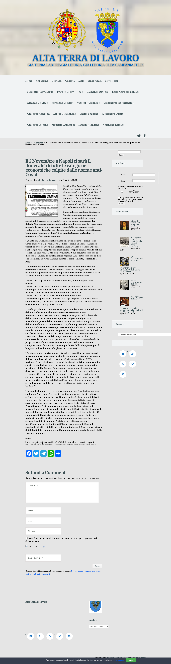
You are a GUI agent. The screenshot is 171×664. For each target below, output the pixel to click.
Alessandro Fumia (112, 113)
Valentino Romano (114, 124)
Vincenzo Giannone (88, 102)
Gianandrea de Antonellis (119, 102)
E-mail (123, 181)
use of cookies (118, 660)
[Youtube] (123, 374)
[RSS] (123, 364)
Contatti (56, 80)
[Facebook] (123, 354)
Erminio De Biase (37, 102)
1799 (80, 91)
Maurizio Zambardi (63, 124)
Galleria (70, 80)
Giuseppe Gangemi (38, 113)
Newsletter (111, 80)
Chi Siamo (42, 80)
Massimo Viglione (88, 124)
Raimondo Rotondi (97, 91)
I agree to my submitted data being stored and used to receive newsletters (130, 199)
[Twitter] (133, 364)
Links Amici (95, 80)
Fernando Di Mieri (62, 102)
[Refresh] (44, 547)
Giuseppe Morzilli (37, 124)
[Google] (133, 354)
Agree (130, 660)
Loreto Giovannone (64, 113)
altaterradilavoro (48, 180)
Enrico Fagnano (89, 113)
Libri (81, 80)
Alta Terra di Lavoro (134, 192)
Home (28, 80)
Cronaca (38, 142)
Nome (123, 175)
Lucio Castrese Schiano (126, 91)
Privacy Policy (65, 91)
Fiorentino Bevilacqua (40, 91)
